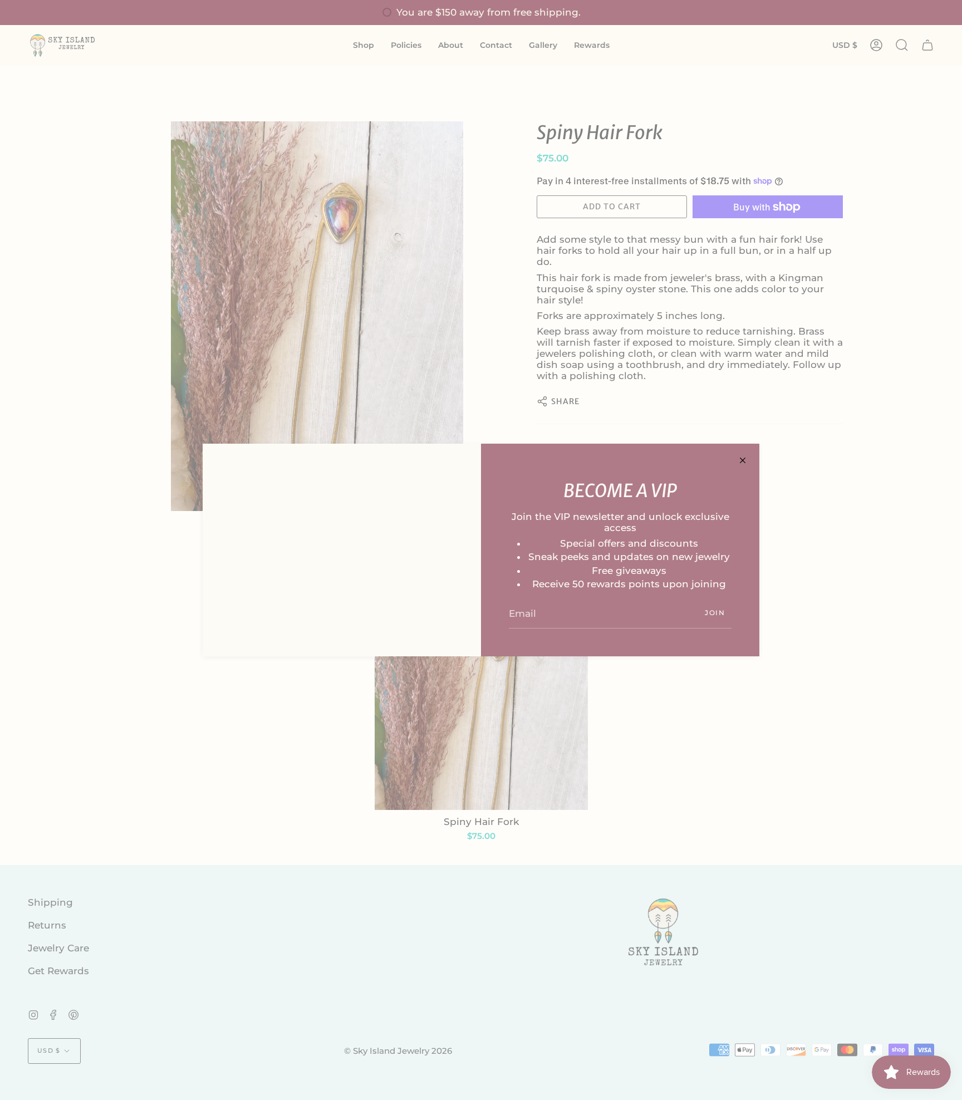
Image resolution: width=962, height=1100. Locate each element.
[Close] (742, 460)
